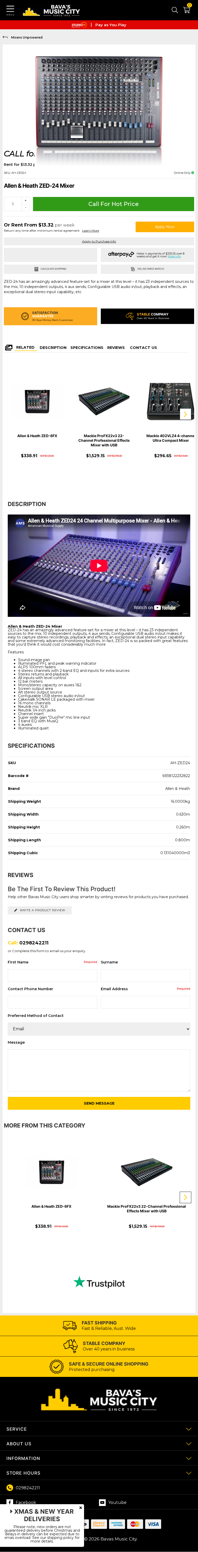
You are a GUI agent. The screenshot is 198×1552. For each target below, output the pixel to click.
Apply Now (165, 226)
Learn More (90, 230)
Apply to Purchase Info (99, 241)
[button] (184, 11)
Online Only (182, 173)
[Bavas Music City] (51, 10)
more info (174, 256)
